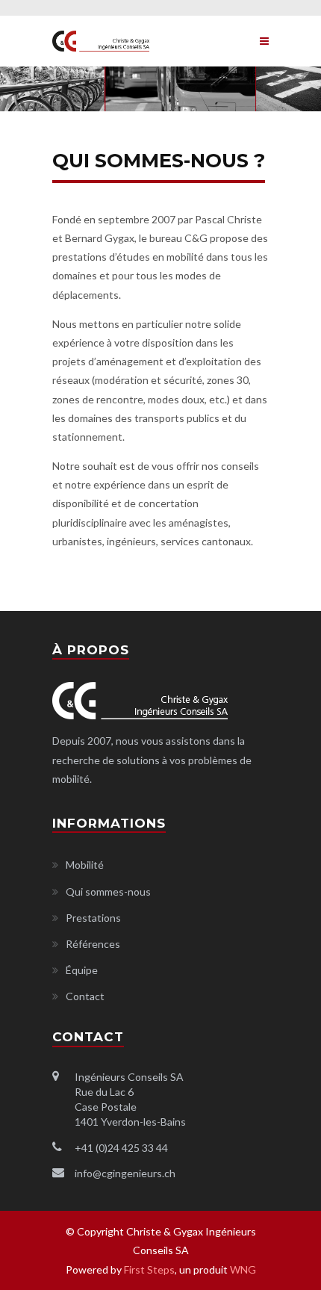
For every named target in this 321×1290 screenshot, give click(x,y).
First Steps (149, 1269)
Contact (85, 996)
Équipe (82, 970)
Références (93, 943)
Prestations (93, 917)
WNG (243, 1269)
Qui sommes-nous (108, 891)
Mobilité (85, 864)
